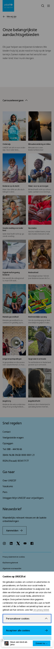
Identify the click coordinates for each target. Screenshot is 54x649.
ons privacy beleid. (41, 609)
